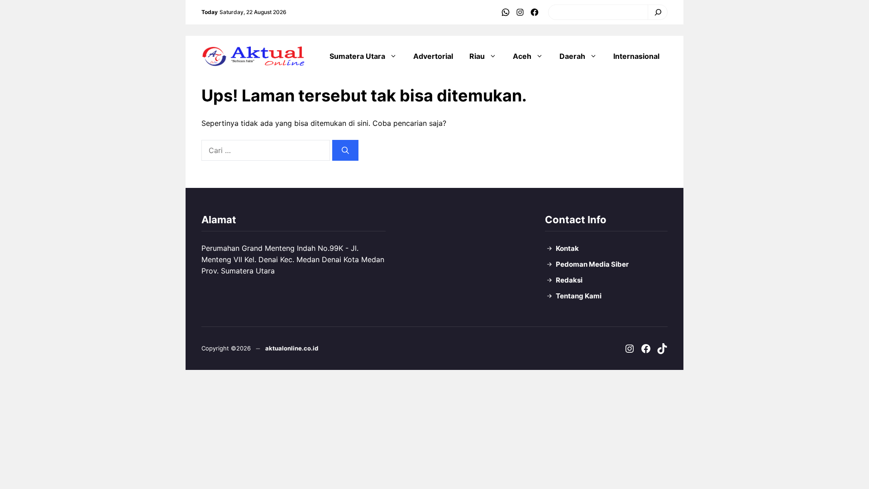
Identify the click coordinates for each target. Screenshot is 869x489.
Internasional (636, 56)
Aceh (522, 56)
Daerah (572, 56)
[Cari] (656, 12)
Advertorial (433, 56)
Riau (477, 56)
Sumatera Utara (357, 56)
